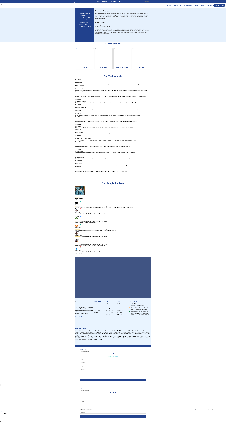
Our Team (110, 1)
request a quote (219, 5)
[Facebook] (76, 320)
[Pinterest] (76, 323)
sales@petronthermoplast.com (113, 356)
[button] (113, 172)
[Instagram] (87, 320)
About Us (98, 1)
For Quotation (134, 303)
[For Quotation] (129, 303)
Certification (115, 1)
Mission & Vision (104, 1)
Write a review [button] (78, 199)
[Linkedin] (83, 320)
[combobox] (152, 1)
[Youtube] (80, 320)
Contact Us (120, 1)
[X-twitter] (90, 320)
